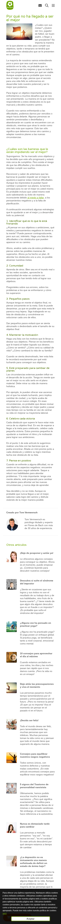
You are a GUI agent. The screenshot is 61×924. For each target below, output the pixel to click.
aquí (5, 913)
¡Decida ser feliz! (29, 720)
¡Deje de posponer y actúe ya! (36, 553)
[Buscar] (46, 5)
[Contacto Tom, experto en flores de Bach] (40, 5)
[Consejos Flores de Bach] (10, 5)
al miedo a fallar (35, 197)
